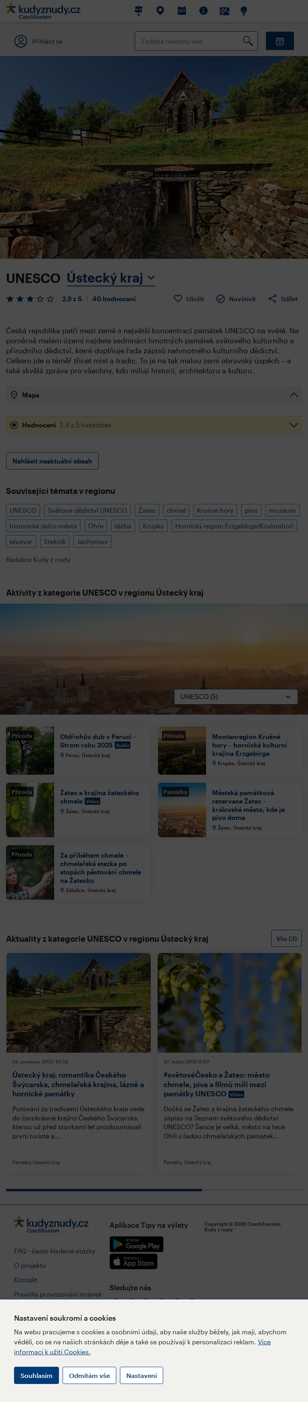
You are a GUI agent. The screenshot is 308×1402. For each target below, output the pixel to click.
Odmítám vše (89, 1375)
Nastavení (141, 1375)
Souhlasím (36, 1375)
